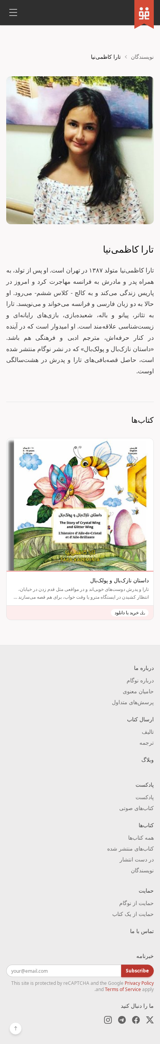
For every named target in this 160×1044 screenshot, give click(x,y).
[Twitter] (150, 1019)
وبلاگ (147, 759)
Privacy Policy (139, 983)
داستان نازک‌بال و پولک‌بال (119, 580)
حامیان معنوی (138, 691)
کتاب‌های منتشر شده (130, 848)
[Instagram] (108, 1019)
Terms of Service (123, 989)
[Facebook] (136, 1019)
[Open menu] (13, 12)
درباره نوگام (140, 680)
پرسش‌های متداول (133, 702)
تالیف (148, 731)
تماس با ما (142, 931)
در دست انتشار (137, 859)
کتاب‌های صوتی (136, 808)
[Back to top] (15, 1028)
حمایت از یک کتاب (133, 913)
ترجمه (146, 742)
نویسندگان (142, 56)
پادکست (145, 797)
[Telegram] (122, 1019)
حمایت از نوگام (136, 903)
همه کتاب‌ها (141, 837)
